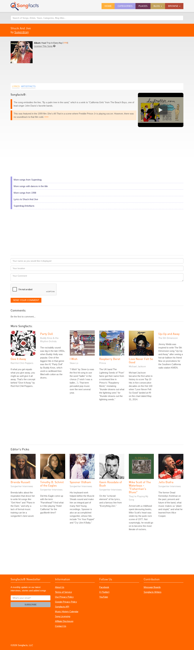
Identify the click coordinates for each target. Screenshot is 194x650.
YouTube (103, 597)
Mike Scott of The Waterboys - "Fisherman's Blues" (140, 487)
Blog (157, 6)
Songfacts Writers (152, 592)
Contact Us (60, 626)
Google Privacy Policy (66, 601)
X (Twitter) (104, 592)
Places (143, 6)
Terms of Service (63, 592)
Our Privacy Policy (64, 597)
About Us (59, 587)
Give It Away (18, 359)
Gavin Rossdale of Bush (110, 483)
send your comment (26, 300)
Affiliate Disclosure (64, 621)
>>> (46, 117)
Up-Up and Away (169, 333)
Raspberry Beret (109, 359)
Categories (125, 6)
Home (108, 6)
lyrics (16, 86)
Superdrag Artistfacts (24, 206)
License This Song (43, 46)
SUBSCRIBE (31, 604)
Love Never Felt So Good (141, 360)
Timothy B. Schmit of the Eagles (52, 483)
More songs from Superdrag (28, 179)
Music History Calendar (66, 611)
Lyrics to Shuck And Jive (26, 199)
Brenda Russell (20, 482)
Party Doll (46, 333)
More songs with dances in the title (31, 186)
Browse (173, 6)
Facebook (104, 587)
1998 (65, 42)
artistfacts (28, 86)
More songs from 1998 (25, 192)
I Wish (73, 359)
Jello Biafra (165, 482)
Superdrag (21, 32)
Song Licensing (62, 616)
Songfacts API (62, 606)
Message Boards (152, 587)
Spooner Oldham (80, 482)
